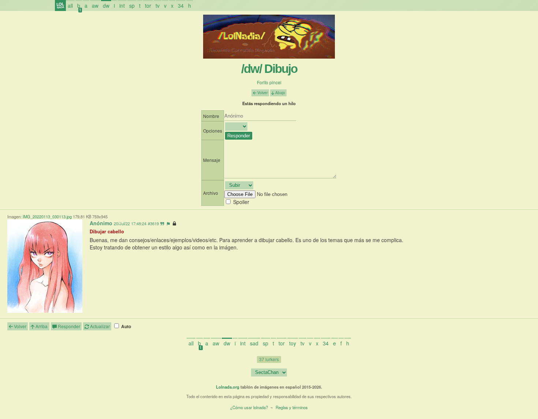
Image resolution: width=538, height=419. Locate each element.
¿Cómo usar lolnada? (249, 407)
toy (292, 343)
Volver (262, 92)
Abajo (279, 92)
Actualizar (99, 326)
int (122, 5)
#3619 (153, 223)
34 (181, 5)
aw (95, 5)
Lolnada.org (227, 387)
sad (254, 343)
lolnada (60, 5)
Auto (125, 326)
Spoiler (241, 201)
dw (106, 5)
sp (132, 5)
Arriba (41, 326)
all (70, 5)
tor (148, 5)
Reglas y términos (292, 407)
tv (158, 5)
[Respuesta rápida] (162, 223)
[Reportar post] (168, 223)
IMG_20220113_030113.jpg (47, 216)
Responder (68, 326)
